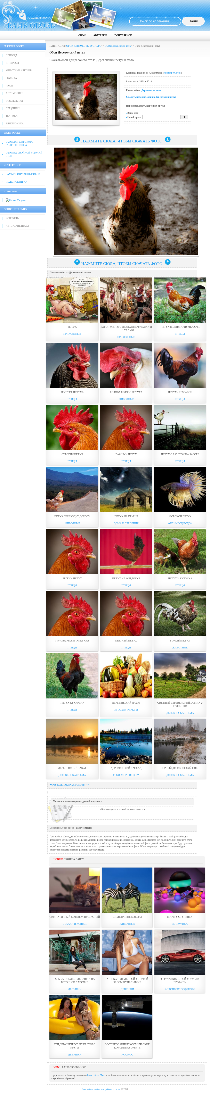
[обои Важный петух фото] (126, 427)
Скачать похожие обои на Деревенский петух (151, 97)
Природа (11, 55)
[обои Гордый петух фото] (180, 613)
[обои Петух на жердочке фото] (126, 551)
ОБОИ (82, 35)
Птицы (180, 333)
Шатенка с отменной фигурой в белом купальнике (127, 980)
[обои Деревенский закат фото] (72, 741)
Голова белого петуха (126, 392)
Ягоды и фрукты (126, 709)
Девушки (74, 989)
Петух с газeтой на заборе (180, 454)
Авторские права (17, 225)
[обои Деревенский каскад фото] (126, 741)
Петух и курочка (180, 578)
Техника (12, 116)
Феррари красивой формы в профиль (179, 980)
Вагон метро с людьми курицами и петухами (126, 328)
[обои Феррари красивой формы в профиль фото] (179, 952)
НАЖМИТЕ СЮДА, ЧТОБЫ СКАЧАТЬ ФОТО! (122, 141)
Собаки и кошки (75, 923)
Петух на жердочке (126, 578)
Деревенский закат (72, 768)
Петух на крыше (126, 516)
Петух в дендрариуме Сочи (180, 326)
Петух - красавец (180, 392)
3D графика (180, 923)
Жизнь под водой (180, 523)
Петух (72, 326)
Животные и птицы (19, 70)
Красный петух (126, 640)
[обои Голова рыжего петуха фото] (72, 613)
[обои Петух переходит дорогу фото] (72, 489)
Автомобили (14, 93)
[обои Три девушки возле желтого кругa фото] (74, 1017)
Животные (126, 399)
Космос (127, 1054)
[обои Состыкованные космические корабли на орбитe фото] (127, 1017)
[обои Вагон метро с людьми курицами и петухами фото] (126, 300)
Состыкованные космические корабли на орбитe (127, 1046)
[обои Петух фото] (72, 300)
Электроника (15, 123)
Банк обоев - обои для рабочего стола (101, 1089)
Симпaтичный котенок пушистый (74, 916)
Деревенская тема (151, 90)
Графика (11, 78)
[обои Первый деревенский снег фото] (180, 741)
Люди (9, 85)
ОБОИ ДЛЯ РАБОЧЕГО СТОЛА (83, 45)
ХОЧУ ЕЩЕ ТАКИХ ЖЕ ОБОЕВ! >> (69, 784)
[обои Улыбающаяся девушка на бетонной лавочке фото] (74, 952)
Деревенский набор (126, 702)
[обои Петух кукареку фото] (72, 675)
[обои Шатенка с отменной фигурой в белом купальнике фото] (127, 952)
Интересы (12, 62)
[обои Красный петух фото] (126, 613)
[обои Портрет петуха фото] (72, 365)
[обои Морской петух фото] (180, 489)
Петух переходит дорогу (72, 516)
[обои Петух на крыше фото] (126, 489)
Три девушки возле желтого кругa (74, 1046)
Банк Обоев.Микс (96, 1075)
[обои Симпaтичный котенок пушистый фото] (74, 890)
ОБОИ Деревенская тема (118, 45)
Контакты (12, 218)
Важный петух (126, 454)
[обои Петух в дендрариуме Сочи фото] (180, 300)
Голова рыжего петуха (72, 640)
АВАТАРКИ (100, 35)
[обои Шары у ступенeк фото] (179, 890)
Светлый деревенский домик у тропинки (180, 704)
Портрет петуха (72, 392)
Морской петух (180, 516)
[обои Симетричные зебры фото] (127, 890)
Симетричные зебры (127, 916)
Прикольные (72, 333)
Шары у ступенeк (179, 916)
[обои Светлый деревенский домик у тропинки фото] (180, 675)
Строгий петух (72, 454)
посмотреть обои (172, 72)
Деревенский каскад (126, 768)
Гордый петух (180, 640)
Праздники (13, 108)
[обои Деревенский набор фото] (126, 675)
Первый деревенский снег (180, 768)
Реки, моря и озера (126, 775)
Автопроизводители (180, 989)
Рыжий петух (72, 578)
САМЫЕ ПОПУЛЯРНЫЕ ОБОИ (23, 174)
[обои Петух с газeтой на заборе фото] (180, 427)
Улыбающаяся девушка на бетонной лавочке (75, 980)
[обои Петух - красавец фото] (180, 365)
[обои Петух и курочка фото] (180, 551)
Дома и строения (126, 523)
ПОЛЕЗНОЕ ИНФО (16, 181)
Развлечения (14, 100)
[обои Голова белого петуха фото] (126, 365)
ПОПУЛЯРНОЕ (123, 35)
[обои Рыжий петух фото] (72, 551)
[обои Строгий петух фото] (72, 427)
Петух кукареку (72, 702)
